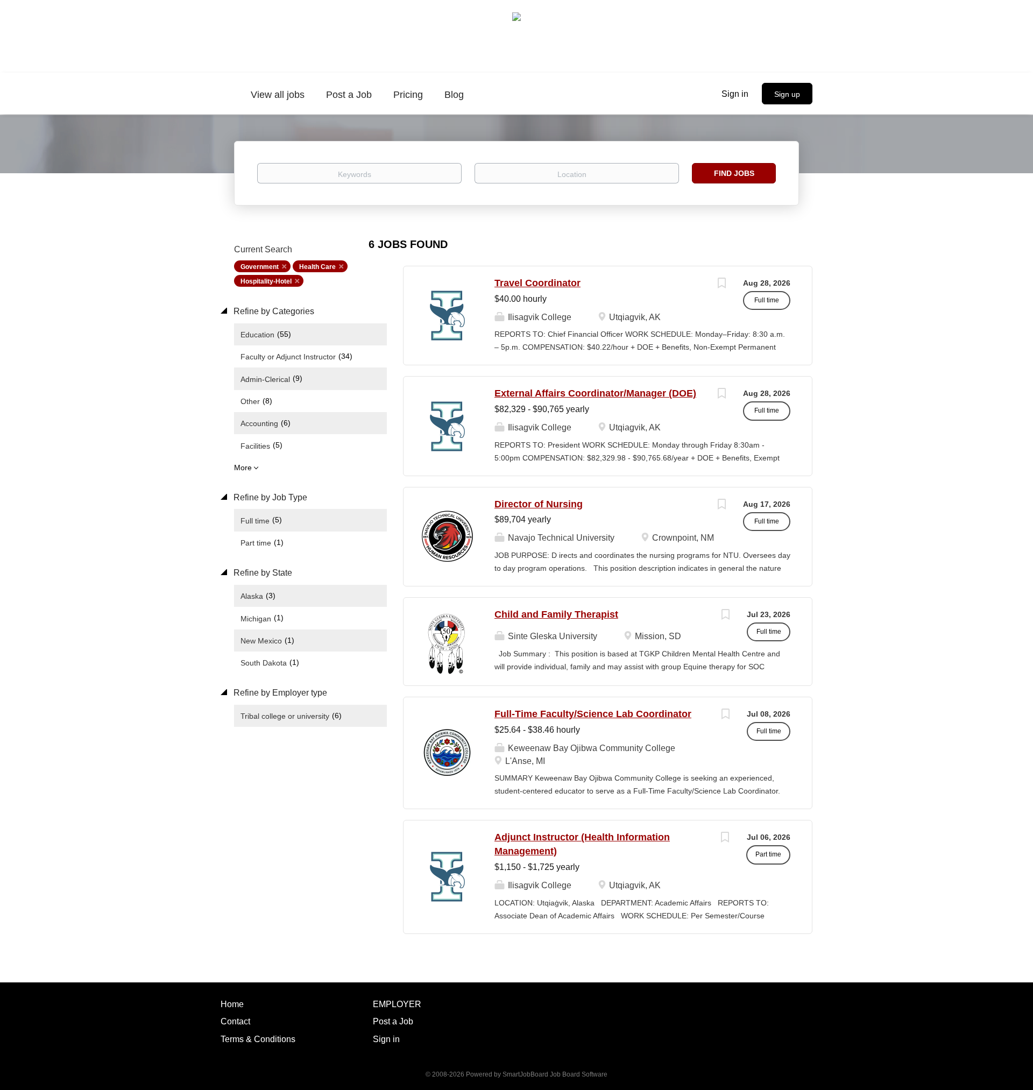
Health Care (317, 267)
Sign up (787, 94)
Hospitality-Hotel (266, 281)
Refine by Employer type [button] (279, 692)
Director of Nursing (538, 504)
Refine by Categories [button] (272, 311)
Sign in (734, 93)
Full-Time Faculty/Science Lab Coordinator (592, 714)
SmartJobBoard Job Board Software (555, 1074)
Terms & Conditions (258, 1039)
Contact (235, 1021)
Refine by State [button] (261, 572)
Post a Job (393, 1021)
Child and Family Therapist (556, 614)
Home (232, 1004)
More (243, 467)
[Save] (721, 284)
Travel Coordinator (537, 283)
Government (259, 267)
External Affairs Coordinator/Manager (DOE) (595, 393)
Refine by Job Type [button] (269, 497)
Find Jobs (734, 173)
